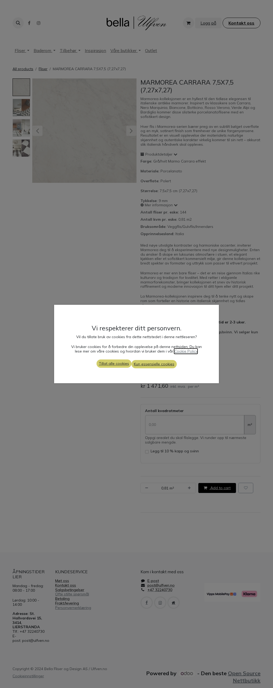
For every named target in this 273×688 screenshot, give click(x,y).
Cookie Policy (185, 351)
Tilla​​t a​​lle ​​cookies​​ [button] (114, 363)
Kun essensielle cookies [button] (154, 364)
